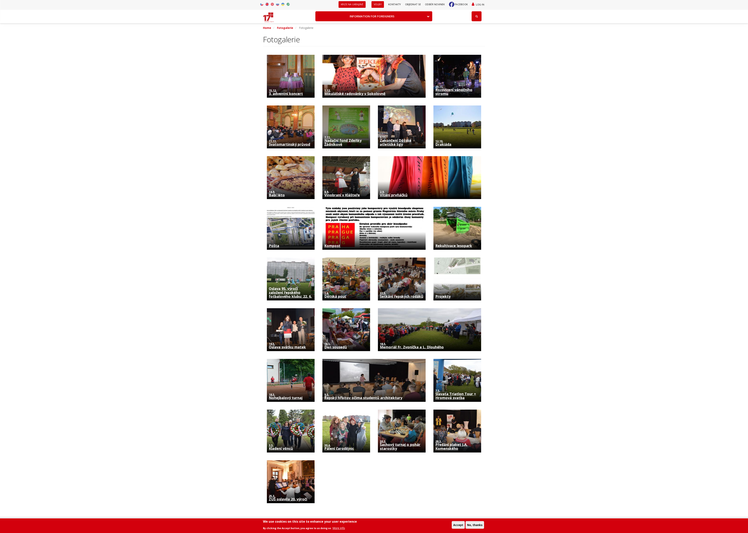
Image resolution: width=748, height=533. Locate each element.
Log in (480, 4)
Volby (378, 4)
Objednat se (413, 4)
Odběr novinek (435, 4)
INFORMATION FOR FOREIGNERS (372, 16)
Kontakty (394, 4)
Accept (458, 525)
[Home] (268, 16)
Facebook (461, 4)
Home (267, 28)
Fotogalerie (285, 28)
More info (339, 528)
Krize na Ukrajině (352, 4)
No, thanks (474, 525)
